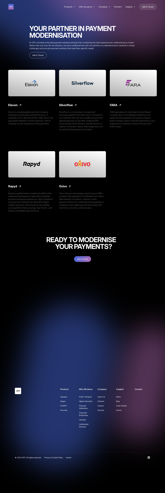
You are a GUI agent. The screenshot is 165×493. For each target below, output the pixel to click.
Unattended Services (83, 425)
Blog (118, 401)
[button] (69, 6)
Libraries (82, 420)
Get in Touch (148, 7)
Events (119, 410)
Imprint (68, 458)
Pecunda (63, 410)
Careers (101, 406)
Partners (118, 7)
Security (101, 410)
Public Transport (85, 397)
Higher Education (86, 401)
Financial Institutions (83, 407)
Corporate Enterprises (83, 414)
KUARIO (63, 406)
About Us (101, 397)
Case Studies (121, 406)
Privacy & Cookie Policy (53, 458)
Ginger (62, 401)
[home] (11, 7)
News (118, 397)
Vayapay (63, 397)
